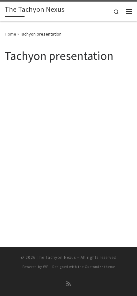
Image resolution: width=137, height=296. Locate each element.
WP (45, 267)
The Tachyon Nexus (56, 257)
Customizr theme (100, 267)
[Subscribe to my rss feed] (68, 284)
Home (10, 34)
